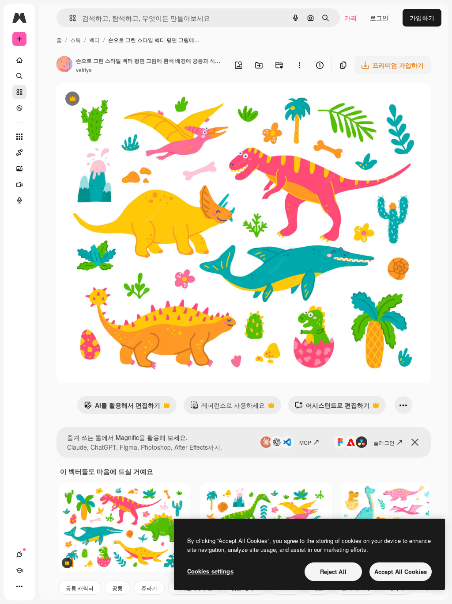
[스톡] (19, 92)
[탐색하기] (19, 108)
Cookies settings (210, 571)
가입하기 (422, 17)
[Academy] (19, 570)
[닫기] (415, 442)
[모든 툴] (19, 137)
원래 (107, 99)
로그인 (379, 17)
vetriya (84, 69)
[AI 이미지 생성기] (19, 168)
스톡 (75, 39)
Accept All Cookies (400, 571)
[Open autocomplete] (69, 18)
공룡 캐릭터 (80, 588)
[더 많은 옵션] (299, 65)
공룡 (117, 588)
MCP (305, 442)
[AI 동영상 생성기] (19, 184)
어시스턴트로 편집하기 (332, 407)
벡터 (94, 39)
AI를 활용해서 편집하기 (122, 407)
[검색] (19, 76)
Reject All (333, 571)
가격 (350, 17)
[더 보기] (19, 586)
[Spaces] (19, 152)
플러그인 (384, 442)
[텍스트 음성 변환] (19, 200)
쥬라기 (149, 588)
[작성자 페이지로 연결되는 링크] (64, 65)
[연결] (19, 554)
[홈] (19, 60)
